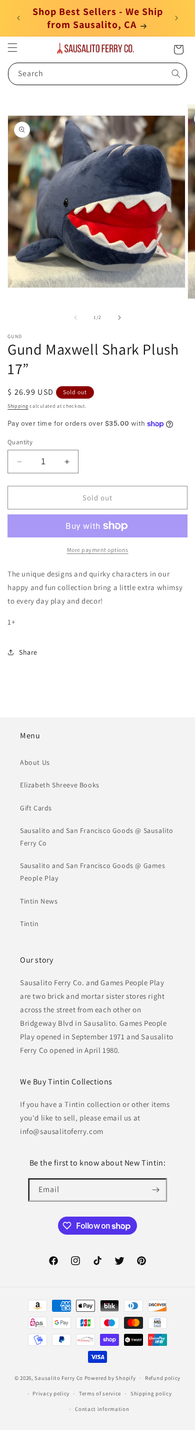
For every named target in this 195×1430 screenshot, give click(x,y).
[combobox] (97, 74)
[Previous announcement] (19, 18)
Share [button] (28, 652)
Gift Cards (36, 807)
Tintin (29, 923)
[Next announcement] (177, 18)
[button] (13, 48)
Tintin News (39, 901)
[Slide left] (75, 318)
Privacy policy (51, 1393)
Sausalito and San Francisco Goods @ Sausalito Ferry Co (97, 836)
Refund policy (162, 1377)
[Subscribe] (155, 1190)
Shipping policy (151, 1393)
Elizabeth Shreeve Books (60, 784)
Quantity (20, 442)
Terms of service (100, 1393)
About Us (35, 762)
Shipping (18, 406)
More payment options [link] (97, 549)
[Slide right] (119, 318)
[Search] (176, 74)
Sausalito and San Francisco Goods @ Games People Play (93, 872)
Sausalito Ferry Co (58, 1377)
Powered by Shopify (110, 1377)
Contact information (102, 1408)
